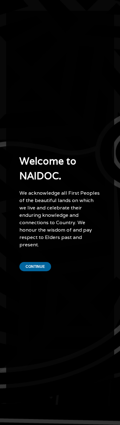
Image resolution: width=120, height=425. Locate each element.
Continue (35, 266)
